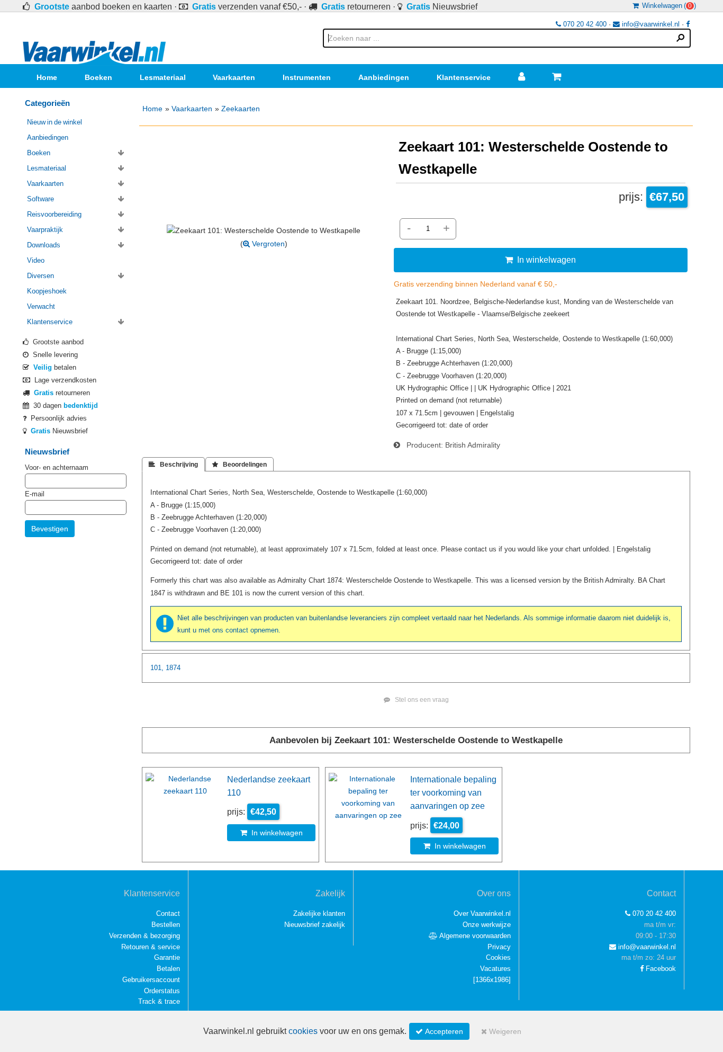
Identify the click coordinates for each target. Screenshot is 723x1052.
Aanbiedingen (383, 77)
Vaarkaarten (234, 77)
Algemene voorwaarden (474, 936)
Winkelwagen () (667, 5)
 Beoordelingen (239, 464)
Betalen (168, 969)
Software (40, 198)
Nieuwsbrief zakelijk (314, 925)
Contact (168, 913)
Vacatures (495, 969)
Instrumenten (307, 77)
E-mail (34, 494)
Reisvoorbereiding (54, 214)
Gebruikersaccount (151, 980)
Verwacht (41, 306)
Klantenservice (464, 77)
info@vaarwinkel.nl (650, 24)
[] (492, 980)
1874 (173, 667)
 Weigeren (501, 1031)
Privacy (499, 947)
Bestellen (165, 925)
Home (47, 77)
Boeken (98, 77)
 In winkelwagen (540, 259)
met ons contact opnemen (238, 630)
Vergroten (267, 243)
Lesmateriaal (163, 77)
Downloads (43, 245)
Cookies (498, 957)
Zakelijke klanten (319, 913)
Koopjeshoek (47, 291)
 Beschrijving (173, 464)
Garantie (167, 957)
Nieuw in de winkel (54, 122)
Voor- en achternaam (56, 467)
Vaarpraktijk (45, 229)
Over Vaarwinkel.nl (482, 913)
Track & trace (159, 1001)
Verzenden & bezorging (144, 936)
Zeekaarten (240, 108)
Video (35, 260)
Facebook (660, 969)
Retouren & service (150, 947)
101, (157, 667)
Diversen (40, 275)
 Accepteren (439, 1031)
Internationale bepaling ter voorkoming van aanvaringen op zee (453, 792)
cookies (303, 1031)
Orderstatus (162, 991)
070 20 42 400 (584, 24)
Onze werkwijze (487, 925)
